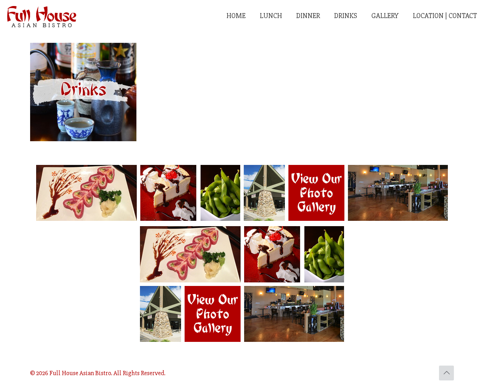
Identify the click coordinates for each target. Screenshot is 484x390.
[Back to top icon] (446, 373)
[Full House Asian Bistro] (41, 16)
